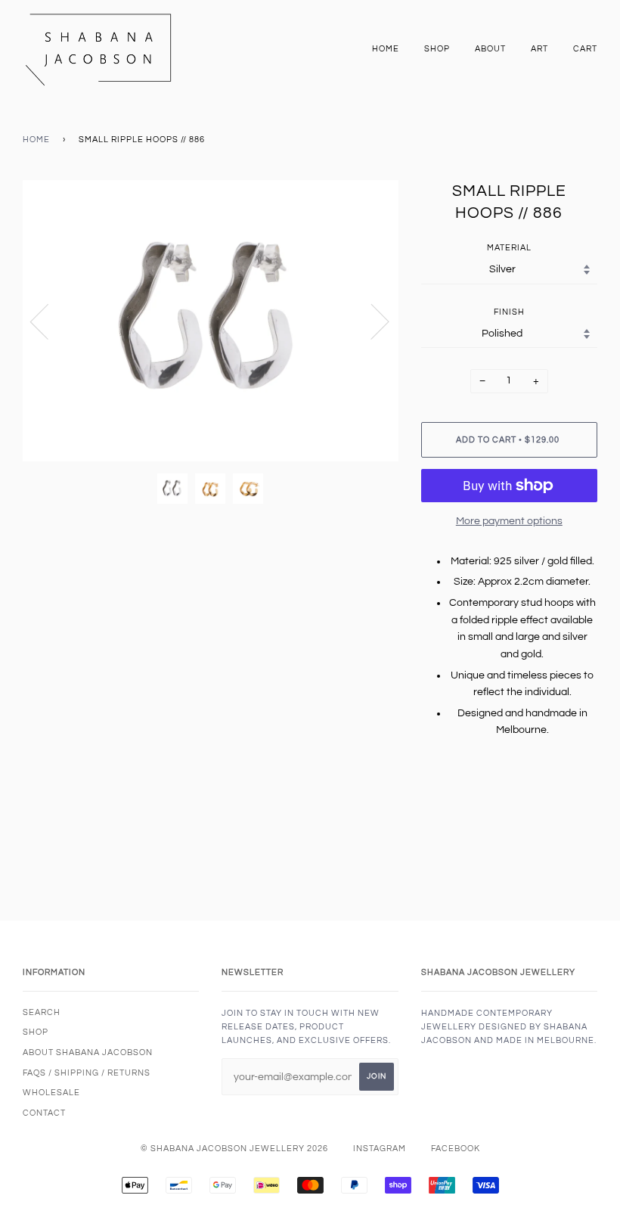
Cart (585, 49)
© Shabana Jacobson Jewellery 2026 (234, 1148)
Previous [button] (48, 320)
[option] (210, 321)
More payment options (509, 521)
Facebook (455, 1148)
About (490, 49)
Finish (509, 312)
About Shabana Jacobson (88, 1052)
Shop (437, 49)
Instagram (379, 1148)
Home (385, 49)
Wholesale (51, 1092)
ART (539, 49)
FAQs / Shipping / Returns (86, 1073)
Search (41, 1012)
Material (509, 248)
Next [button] (370, 320)
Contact (44, 1113)
